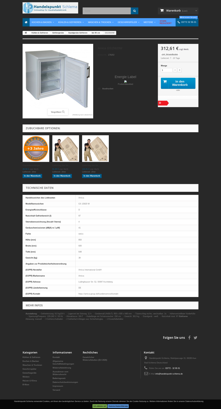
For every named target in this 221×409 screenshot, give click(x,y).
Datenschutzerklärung (118, 406)
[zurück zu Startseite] (26, 33)
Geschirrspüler (29, 369)
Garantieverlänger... (32, 165)
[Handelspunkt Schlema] (50, 8)
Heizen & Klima (30, 381)
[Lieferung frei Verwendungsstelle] (65, 148)
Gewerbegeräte (29, 373)
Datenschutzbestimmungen (65, 382)
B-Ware (26, 384)
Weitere (26, 377)
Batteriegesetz (59, 378)
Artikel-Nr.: (102, 55)
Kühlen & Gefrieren (31, 357)
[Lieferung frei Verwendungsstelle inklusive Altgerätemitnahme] (95, 148)
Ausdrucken (107, 89)
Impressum (58, 386)
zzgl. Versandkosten (170, 54)
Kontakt (56, 357)
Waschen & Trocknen (32, 365)
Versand (56, 390)
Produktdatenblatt (125, 84)
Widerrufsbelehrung (62, 368)
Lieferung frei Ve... (61, 165)
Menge (164, 66)
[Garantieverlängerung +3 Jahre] (36, 148)
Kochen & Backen (31, 361)
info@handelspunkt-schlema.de (169, 374)
